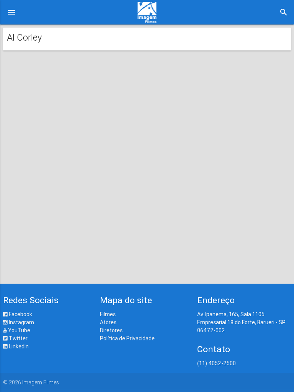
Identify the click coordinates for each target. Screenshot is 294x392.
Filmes (108, 314)
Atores (108, 322)
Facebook (20, 314)
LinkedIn (18, 346)
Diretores (111, 330)
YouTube (18, 330)
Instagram (21, 322)
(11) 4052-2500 (216, 363)
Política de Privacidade (127, 338)
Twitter (18, 338)
